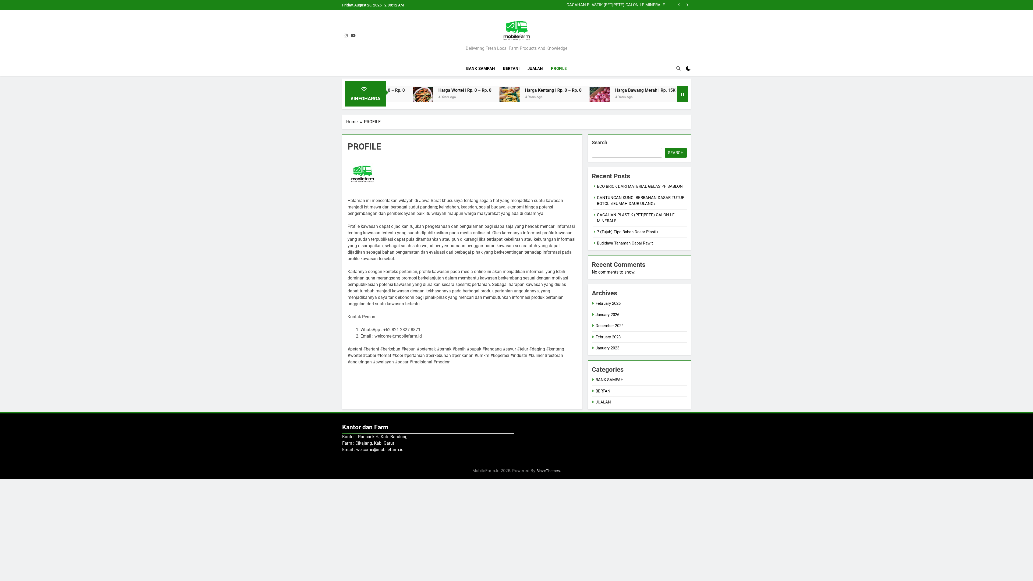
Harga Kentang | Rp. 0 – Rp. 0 (531, 90)
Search (599, 142)
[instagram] (345, 36)
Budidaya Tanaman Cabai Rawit (625, 243)
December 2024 (610, 325)
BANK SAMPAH (480, 68)
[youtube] (353, 36)
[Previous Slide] (679, 5)
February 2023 (608, 337)
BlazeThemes (548, 470)
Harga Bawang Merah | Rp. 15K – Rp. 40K (633, 90)
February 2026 (608, 303)
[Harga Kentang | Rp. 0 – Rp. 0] (487, 97)
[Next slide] (687, 5)
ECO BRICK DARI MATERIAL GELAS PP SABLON (640, 186)
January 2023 (607, 348)
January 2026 (607, 314)
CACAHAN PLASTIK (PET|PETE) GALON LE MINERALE (616, 5)
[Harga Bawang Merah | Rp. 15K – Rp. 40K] (577, 97)
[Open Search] (678, 68)
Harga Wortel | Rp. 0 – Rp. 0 (442, 90)
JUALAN (535, 68)
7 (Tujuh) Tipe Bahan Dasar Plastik (628, 231)
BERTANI (511, 68)
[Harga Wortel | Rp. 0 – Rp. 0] (400, 97)
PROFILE (559, 68)
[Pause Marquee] (682, 94)
